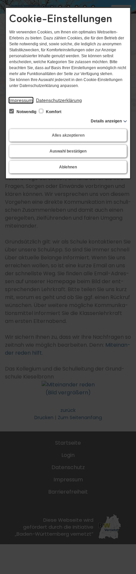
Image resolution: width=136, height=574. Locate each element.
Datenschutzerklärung (59, 100)
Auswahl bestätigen (68, 151)
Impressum (21, 100)
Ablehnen (68, 167)
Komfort (53, 112)
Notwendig (26, 112)
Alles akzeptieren (68, 135)
